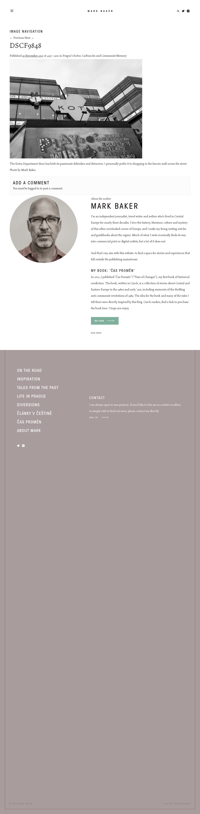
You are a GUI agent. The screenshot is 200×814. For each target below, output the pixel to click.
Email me (93, 417)
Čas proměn (29, 421)
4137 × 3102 (53, 56)
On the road (29, 370)
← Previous (17, 38)
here (104, 308)
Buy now (99, 321)
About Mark (29, 430)
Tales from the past (38, 387)
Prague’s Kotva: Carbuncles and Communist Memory (95, 56)
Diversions (28, 404)
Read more (96, 333)
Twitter (183, 11)
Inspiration (28, 379)
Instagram (188, 11)
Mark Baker (101, 11)
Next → (29, 38)
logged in (33, 188)
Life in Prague (31, 396)
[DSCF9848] (76, 157)
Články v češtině (34, 413)
